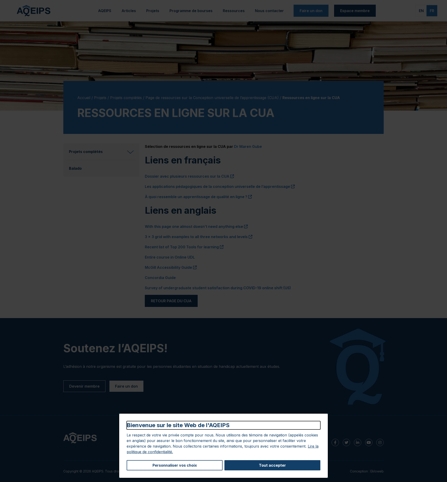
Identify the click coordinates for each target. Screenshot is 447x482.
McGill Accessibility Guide (171, 267)
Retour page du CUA (171, 301)
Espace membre (355, 10)
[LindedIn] (357, 442)
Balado (75, 168)
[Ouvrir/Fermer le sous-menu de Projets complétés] (130, 151)
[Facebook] (335, 442)
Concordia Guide (160, 277)
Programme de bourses (191, 10)
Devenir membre (84, 386)
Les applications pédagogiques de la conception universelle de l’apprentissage (220, 186)
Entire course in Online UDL (170, 257)
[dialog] (223, 445)
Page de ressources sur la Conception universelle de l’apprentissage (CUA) (212, 97)
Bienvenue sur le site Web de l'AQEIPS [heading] (178, 425)
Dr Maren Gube (248, 146)
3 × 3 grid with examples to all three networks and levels (198, 236)
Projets (154, 12)
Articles (129, 10)
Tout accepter (272, 465)
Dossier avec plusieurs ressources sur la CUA (189, 176)
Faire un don (311, 10)
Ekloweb (377, 471)
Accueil (83, 97)
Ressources (234, 10)
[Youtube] (368, 442)
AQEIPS (104, 10)
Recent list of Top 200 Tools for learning (184, 247)
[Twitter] (346, 442)
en (421, 10)
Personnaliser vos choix (174, 465)
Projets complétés (126, 97)
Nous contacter (269, 10)
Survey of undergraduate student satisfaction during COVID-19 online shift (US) (218, 288)
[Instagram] (380, 442)
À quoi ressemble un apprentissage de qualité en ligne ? (198, 196)
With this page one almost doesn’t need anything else (196, 226)
